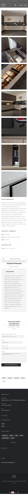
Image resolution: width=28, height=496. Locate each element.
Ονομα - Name (4, 345)
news (16, 435)
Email (2, 340)
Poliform (7, 239)
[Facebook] (25, 1)
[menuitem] (10, 492)
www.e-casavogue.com (10, 248)
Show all (13, 442)
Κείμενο (3, 351)
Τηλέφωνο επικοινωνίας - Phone (8, 334)
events (11, 435)
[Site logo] (3, 5)
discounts (4, 435)
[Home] (14, 476)
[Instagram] (26, 1)
